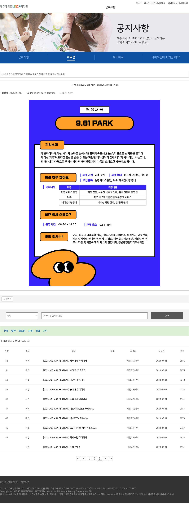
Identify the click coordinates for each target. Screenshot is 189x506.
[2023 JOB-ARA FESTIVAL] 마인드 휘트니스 (64, 379)
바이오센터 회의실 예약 (165, 57)
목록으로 (7, 298)
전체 (6, 330)
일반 (13, 330)
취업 (38, 330)
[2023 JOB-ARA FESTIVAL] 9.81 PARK (61, 447)
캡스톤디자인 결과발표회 (155, 2)
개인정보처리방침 (9, 482)
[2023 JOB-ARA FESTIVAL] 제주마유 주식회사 (65, 360)
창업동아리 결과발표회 (178, 2)
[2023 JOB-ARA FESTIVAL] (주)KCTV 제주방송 (65, 418)
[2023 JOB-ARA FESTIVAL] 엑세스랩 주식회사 (65, 437)
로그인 (139, 2)
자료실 (71, 57)
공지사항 (110, 7)
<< (78, 458)
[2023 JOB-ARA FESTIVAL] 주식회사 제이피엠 (65, 399)
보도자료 (118, 57)
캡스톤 (22, 330)
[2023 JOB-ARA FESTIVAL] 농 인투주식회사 (64, 389)
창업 (30, 330)
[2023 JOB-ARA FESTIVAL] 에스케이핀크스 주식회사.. (68, 408)
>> (110, 458)
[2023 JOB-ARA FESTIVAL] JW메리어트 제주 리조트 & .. (70, 427)
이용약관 (25, 482)
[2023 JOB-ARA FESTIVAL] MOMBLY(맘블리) (64, 370)
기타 (45, 330)
